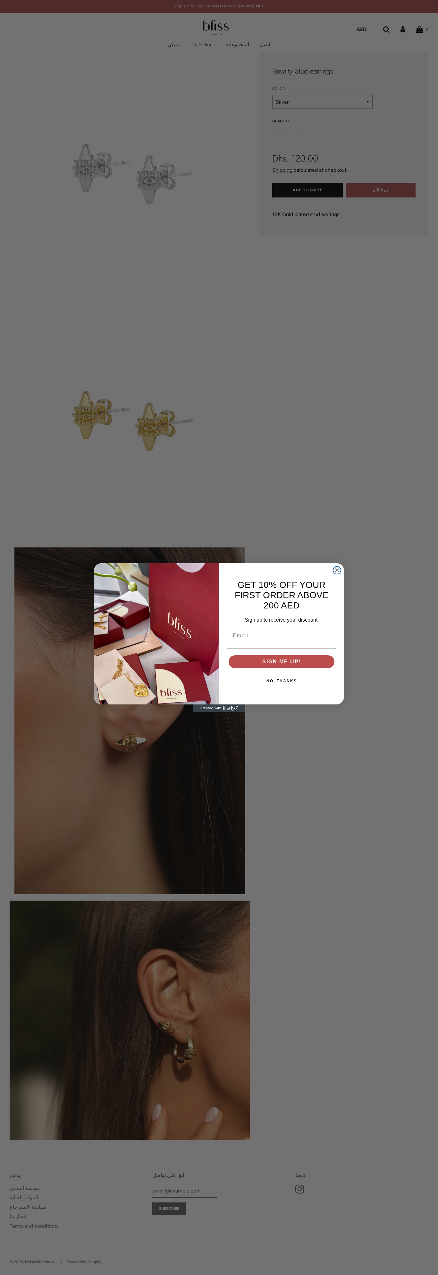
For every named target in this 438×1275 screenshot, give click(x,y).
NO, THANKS (281, 681)
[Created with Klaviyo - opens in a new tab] (219, 708)
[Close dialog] (337, 570)
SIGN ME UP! (281, 661)
